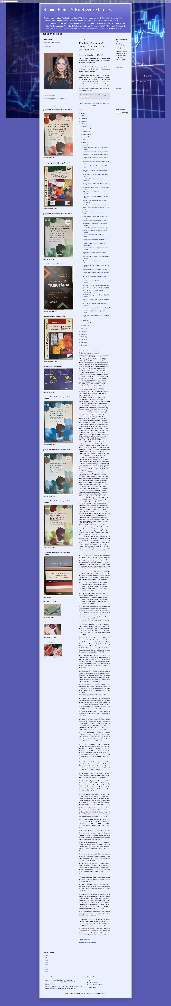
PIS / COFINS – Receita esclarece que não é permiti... (95, 304)
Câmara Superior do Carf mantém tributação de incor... (96, 148)
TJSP (46, 960)
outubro (85, 131)
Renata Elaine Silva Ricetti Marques (77, 9)
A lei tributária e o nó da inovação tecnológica (95, 228)
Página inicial (94, 104)
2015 (82, 331)
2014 (82, 334)
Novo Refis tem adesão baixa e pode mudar (95, 205)
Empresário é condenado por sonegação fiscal (95, 152)
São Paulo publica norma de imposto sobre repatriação (94, 201)
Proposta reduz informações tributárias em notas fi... (96, 277)
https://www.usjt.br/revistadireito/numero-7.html (92, 695)
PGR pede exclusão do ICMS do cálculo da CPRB (95, 171)
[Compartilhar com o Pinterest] (88, 97)
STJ (46, 958)
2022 (82, 113)
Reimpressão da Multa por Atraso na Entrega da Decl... (96, 257)
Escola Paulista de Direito (96, 985)
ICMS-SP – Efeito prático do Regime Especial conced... (96, 296)
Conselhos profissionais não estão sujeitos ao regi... (95, 213)
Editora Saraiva (93, 982)
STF (46, 955)
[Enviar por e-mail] (81, 97)
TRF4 (46, 969)
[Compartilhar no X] (85, 97)
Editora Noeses (49, 984)
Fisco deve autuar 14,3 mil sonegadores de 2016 (96, 285)
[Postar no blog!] (83, 97)
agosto (85, 137)
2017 (82, 124)
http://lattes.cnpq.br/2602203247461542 (54, 99)
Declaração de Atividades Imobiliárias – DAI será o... (95, 175)
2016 (82, 329)
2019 (82, 118)
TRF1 (46, 962)
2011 (82, 342)
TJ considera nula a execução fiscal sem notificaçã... (94, 244)
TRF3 (46, 967)
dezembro (86, 126)
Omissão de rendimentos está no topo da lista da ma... (96, 273)
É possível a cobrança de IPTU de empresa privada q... (94, 281)
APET (90, 980)
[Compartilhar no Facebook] (86, 97)
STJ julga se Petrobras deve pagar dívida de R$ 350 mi (96, 197)
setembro (85, 134)
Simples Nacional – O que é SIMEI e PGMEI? (96, 288)
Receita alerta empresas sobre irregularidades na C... (96, 162)
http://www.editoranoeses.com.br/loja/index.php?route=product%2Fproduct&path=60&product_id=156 (60, 981)
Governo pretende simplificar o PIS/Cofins (94, 221)
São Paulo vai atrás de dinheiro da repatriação (95, 154)
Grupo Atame (92, 987)
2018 (82, 121)
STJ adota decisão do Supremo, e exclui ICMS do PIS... (96, 266)
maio (84, 142)
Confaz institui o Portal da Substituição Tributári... (93, 235)
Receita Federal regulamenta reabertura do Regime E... (94, 240)
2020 (82, 116)
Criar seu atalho (47, 46)
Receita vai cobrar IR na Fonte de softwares (95, 269)
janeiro (85, 325)
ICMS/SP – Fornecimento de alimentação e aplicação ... (95, 179)
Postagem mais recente (86, 103)
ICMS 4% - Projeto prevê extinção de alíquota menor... (96, 311)
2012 (82, 339)
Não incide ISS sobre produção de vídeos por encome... (95, 248)
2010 (82, 345)
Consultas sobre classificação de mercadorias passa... (95, 224)
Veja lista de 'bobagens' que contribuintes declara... (94, 253)
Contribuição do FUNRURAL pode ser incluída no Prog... (96, 184)
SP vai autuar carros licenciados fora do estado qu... (96, 261)
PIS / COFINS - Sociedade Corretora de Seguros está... (94, 291)
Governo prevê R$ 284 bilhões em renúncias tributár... (95, 231)
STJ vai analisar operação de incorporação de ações (95, 158)
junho (84, 140)
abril (84, 145)
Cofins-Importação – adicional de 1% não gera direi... (96, 316)
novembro (86, 129)
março (85, 320)
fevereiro (85, 323)
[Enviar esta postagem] (104, 95)
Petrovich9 (89, 993)
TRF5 (46, 972)
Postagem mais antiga (103, 103)
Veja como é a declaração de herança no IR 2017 (96, 308)
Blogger (103, 993)
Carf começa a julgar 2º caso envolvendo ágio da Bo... (96, 188)
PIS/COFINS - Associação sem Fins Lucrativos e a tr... (96, 300)
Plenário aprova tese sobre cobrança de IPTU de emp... (96, 208)
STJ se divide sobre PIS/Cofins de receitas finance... (94, 192)
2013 (82, 337)
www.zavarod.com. (88, 590)
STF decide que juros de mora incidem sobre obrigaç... (95, 217)
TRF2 (46, 965)
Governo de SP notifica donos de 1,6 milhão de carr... (96, 166)
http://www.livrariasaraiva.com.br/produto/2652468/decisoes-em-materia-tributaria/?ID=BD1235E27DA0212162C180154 (63, 987)
